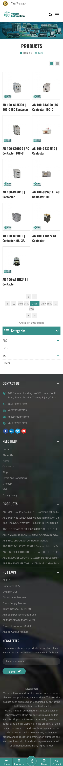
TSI (5, 356)
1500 (49, 303)
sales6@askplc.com (18, 416)
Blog (5, 472)
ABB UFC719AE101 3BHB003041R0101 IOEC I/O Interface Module (31, 529)
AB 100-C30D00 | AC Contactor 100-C (16, 150)
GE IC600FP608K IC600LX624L (19, 620)
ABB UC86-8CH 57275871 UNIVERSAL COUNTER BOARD (31, 523)
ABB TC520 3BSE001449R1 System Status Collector (30, 557)
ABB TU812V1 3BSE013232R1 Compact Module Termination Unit (31, 546)
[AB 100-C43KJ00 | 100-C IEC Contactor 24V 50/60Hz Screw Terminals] (16, 85)
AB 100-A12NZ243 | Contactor (15, 281)
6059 (31, 308)
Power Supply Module (15, 603)
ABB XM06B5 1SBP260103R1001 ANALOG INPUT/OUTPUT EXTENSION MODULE (31, 534)
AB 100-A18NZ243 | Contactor (44, 238)
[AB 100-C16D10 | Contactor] (16, 173)
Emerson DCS (10, 591)
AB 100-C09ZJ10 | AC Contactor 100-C (45, 194)
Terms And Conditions (15, 478)
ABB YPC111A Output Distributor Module (25, 540)
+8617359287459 (17, 403)
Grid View (51, 63)
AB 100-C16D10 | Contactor (14, 194)
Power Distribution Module (17, 626)
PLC (5, 340)
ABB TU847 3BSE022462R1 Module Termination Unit (31, 517)
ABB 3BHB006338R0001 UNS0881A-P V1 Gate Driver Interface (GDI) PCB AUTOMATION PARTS (31, 563)
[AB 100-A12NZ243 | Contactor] (16, 260)
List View (57, 63)
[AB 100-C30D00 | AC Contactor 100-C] (16, 129)
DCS (5, 348)
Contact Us (8, 466)
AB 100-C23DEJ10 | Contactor (44, 150)
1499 (43, 303)
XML (5, 489)
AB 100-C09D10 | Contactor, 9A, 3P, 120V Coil (14, 238)
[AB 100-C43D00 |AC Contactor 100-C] (46, 85)
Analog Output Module (15, 631)
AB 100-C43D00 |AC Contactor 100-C (45, 107)
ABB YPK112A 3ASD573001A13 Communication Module (31, 512)
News (6, 460)
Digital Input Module (14, 597)
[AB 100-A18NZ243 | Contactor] (46, 216)
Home (26, 52)
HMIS (6, 363)
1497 (26, 303)
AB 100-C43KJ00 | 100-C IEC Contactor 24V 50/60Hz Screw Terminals (15, 107)
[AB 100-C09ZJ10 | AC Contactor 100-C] (46, 173)
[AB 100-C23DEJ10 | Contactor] (46, 129)
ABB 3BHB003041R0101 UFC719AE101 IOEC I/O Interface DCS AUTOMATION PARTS (31, 552)
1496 (20, 303)
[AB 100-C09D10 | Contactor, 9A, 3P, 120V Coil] (16, 216)
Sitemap (7, 483)
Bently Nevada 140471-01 (17, 608)
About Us (8, 455)
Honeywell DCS (11, 586)
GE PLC (6, 580)
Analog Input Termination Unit (19, 614)
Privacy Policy (10, 495)
